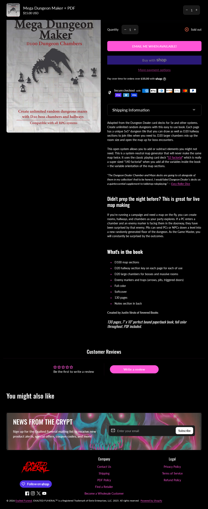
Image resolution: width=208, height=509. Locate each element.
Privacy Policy (172, 466)
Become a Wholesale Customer (104, 493)
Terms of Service (172, 473)
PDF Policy (104, 480)
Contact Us (104, 466)
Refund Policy (172, 480)
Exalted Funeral (23, 500)
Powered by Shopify (151, 500)
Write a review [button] (134, 369)
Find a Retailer (104, 486)
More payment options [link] (154, 70)
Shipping (104, 473)
